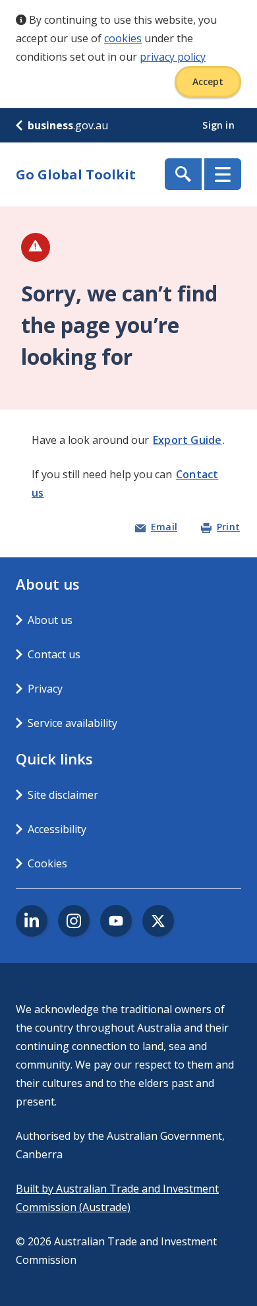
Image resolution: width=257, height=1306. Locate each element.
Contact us (54, 654)
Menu (222, 174)
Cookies (47, 863)
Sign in (219, 125)
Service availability (72, 723)
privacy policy (173, 56)
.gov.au (68, 125)
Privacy (45, 688)
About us (50, 620)
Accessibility (57, 829)
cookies (123, 38)
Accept (207, 81)
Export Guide (187, 440)
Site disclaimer (63, 795)
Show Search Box (183, 174)
